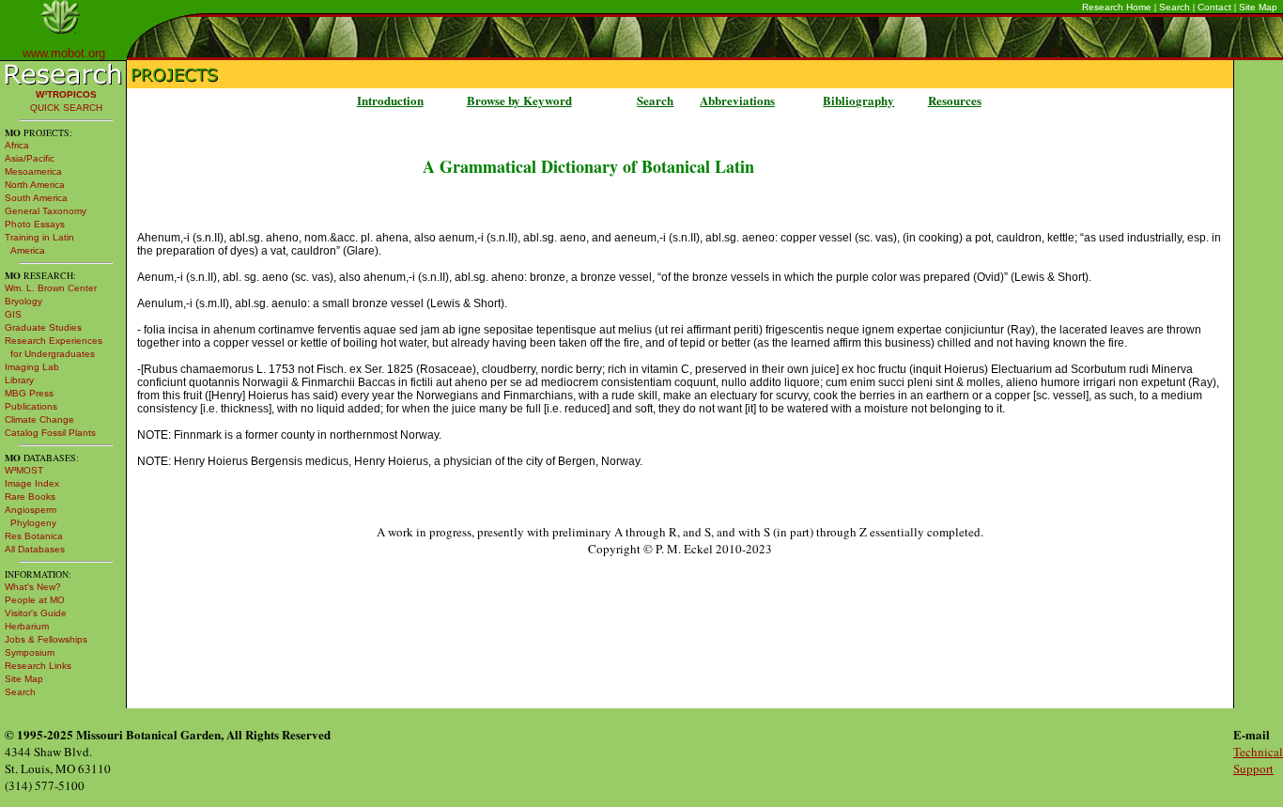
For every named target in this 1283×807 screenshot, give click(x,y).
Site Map (1258, 7)
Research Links (38, 665)
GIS (13, 314)
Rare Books (30, 496)
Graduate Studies (43, 327)
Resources (955, 100)
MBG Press (29, 393)
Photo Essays (35, 224)
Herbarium (27, 626)
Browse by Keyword (519, 100)
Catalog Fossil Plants (50, 432)
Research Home (1117, 7)
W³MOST (24, 470)
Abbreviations (737, 100)
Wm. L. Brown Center (51, 288)
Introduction (390, 100)
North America (35, 184)
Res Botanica (34, 536)
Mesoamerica (33, 171)
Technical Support (1258, 760)
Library (19, 380)
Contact (1214, 7)
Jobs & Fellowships (46, 639)
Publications (31, 406)
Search (1174, 7)
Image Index (32, 483)
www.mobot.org (64, 53)
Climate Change (39, 419)
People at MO (35, 600)
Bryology (23, 301)
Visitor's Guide (36, 613)
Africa (17, 145)
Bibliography (858, 100)
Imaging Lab (32, 367)
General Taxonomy (45, 211)
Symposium (29, 652)
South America (36, 198)
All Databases (35, 549)
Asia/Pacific (29, 158)
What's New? (33, 587)
